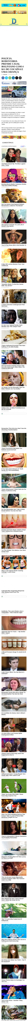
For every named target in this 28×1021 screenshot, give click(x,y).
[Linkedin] (13, 77)
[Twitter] (6, 77)
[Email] (16, 77)
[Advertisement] (14, 42)
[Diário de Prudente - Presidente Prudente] (14, 21)
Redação (5, 74)
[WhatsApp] (9, 77)
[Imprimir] (20, 77)
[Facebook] (2, 77)
